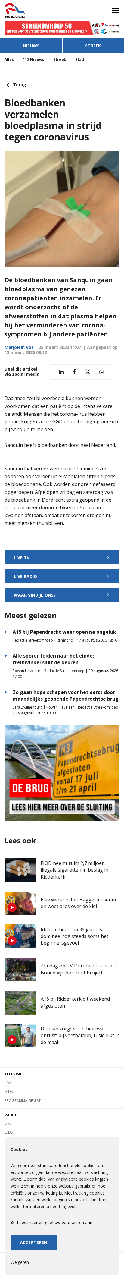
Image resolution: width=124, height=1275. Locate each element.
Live (8, 1082)
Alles (9, 59)
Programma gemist (23, 1100)
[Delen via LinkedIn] (61, 372)
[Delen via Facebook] (74, 372)
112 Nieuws (33, 59)
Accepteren (33, 1242)
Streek (93, 46)
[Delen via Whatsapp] (101, 372)
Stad (79, 59)
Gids (9, 1091)
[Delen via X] (87, 372)
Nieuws (31, 46)
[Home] (31, 10)
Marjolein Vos (19, 347)
